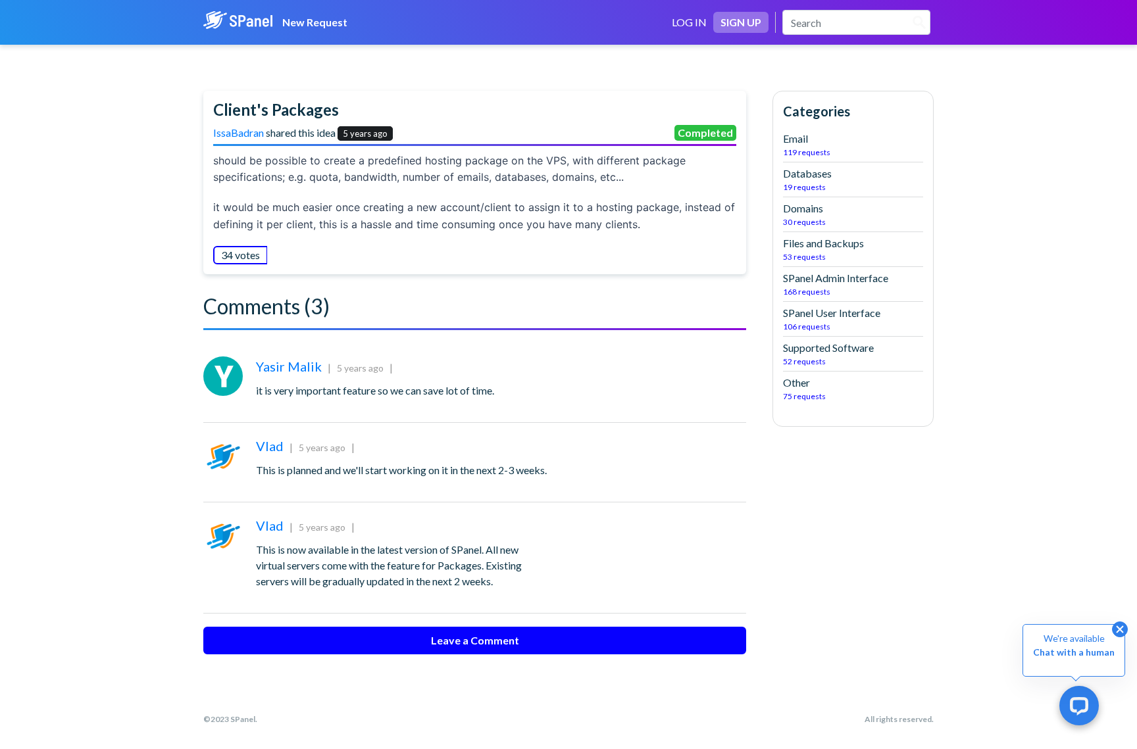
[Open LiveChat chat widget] (1079, 705)
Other (804, 388)
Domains (804, 214)
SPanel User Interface (831, 318)
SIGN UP (740, 22)
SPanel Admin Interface (835, 284)
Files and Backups (823, 249)
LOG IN (689, 22)
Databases (807, 179)
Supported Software (828, 353)
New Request (314, 22)
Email (806, 144)
